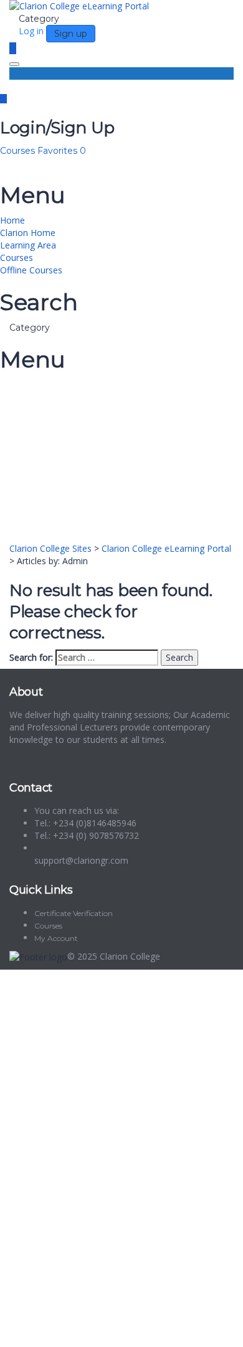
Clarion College (130, 956)
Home (12, 220)
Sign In (100, 1328)
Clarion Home (27, 233)
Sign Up (70, 1328)
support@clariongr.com (81, 860)
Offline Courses (31, 270)
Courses (18, 150)
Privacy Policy (63, 1173)
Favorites (61, 150)
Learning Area (28, 245)
